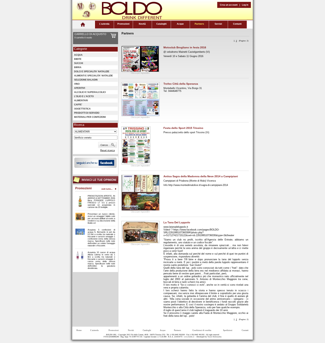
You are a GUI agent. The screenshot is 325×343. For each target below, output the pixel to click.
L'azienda (104, 24)
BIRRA (77, 67)
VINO (77, 84)
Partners (199, 24)
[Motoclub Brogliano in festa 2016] (140, 71)
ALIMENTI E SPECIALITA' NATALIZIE (93, 75)
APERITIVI (79, 88)
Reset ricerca (107, 150)
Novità (142, 24)
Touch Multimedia (214, 337)
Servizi (218, 24)
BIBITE (77, 59)
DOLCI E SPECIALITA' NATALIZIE (91, 71)
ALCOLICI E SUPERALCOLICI (90, 92)
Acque (180, 24)
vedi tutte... (106, 189)
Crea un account (229, 5)
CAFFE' (78, 104)
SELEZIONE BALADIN (86, 79)
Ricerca (79, 124)
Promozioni (123, 24)
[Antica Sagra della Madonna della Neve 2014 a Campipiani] (140, 209)
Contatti (237, 24)
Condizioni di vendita (201, 330)
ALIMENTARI (81, 100)
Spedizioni (227, 330)
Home (79, 330)
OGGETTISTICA (82, 108)
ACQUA (78, 55)
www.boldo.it (189, 337)
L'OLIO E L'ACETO (84, 96)
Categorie (80, 48)
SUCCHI (78, 63)
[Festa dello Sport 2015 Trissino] (135, 163)
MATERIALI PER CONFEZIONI (90, 117)
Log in (245, 5)
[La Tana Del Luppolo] (140, 242)
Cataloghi (161, 24)
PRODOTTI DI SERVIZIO (86, 113)
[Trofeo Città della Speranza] (140, 115)
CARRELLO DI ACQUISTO (90, 34)
